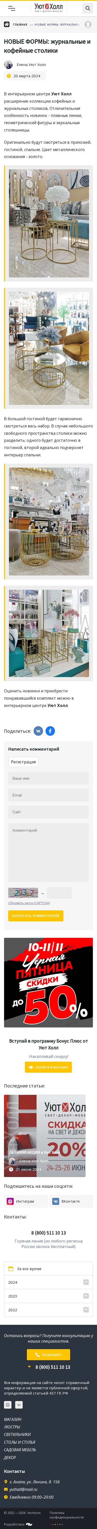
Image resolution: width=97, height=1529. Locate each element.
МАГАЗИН (12, 1419)
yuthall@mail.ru (23, 1489)
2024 (12, 1282)
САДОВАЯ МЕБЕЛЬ (20, 1449)
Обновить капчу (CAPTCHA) (29, 903)
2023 (12, 1295)
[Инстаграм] (7, 1405)
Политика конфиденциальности (67, 1514)
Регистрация (23, 762)
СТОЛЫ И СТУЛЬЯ (19, 1442)
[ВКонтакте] (19, 1405)
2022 (12, 1309)
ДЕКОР (10, 1457)
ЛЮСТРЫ (12, 1427)
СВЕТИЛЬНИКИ (17, 1434)
